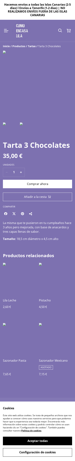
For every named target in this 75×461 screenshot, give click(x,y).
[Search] (60, 31)
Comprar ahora (37, 184)
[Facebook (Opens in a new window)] (5, 213)
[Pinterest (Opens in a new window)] (22, 213)
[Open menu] (6, 31)
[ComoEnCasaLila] (21, 31)
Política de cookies (31, 430)
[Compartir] (30, 213)
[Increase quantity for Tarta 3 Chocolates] (21, 172)
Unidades (8, 165)
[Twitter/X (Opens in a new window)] (14, 213)
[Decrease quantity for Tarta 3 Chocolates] (6, 172)
